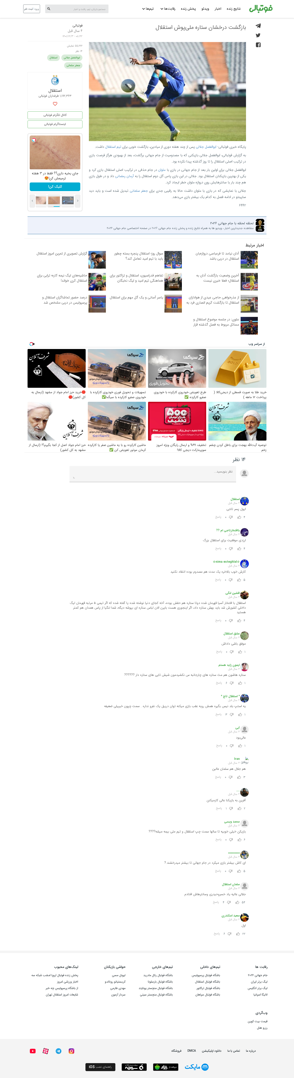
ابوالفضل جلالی (206, 147)
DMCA (191, 1050)
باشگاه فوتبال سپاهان (207, 994)
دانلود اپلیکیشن (211, 1050)
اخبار (218, 8)
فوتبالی (77, 25)
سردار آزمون (118, 994)
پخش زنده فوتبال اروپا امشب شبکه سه (54, 975)
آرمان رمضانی (124, 176)
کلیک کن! (55, 186)
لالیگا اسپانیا (261, 994)
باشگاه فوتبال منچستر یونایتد (156, 988)
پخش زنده (188, 8)
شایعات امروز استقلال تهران (62, 994)
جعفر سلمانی (139, 190)
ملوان (162, 170)
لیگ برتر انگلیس (258, 988)
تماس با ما (233, 1050)
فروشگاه (176, 1050)
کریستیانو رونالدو (115, 981)
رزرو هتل (262, 1027)
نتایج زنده (234, 8)
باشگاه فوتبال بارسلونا (160, 981)
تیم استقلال (113, 147)
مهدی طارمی (117, 988)
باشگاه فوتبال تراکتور (208, 988)
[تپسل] (34, 140)
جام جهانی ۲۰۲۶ (258, 975)
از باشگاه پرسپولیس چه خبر (62, 988)
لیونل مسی (118, 975)
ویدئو (205, 8)
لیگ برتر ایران (259, 981)
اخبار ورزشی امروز (67, 981)
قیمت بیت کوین (258, 1021)
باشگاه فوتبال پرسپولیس (206, 975)
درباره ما (251, 1050)
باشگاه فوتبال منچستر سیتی (156, 994)
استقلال (53, 58)
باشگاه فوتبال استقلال (207, 981)
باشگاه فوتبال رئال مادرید (158, 975)
